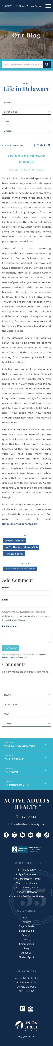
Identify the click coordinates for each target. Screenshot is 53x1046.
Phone (22, 6)
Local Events (35, 6)
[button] (47, 64)
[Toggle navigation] (48, 6)
